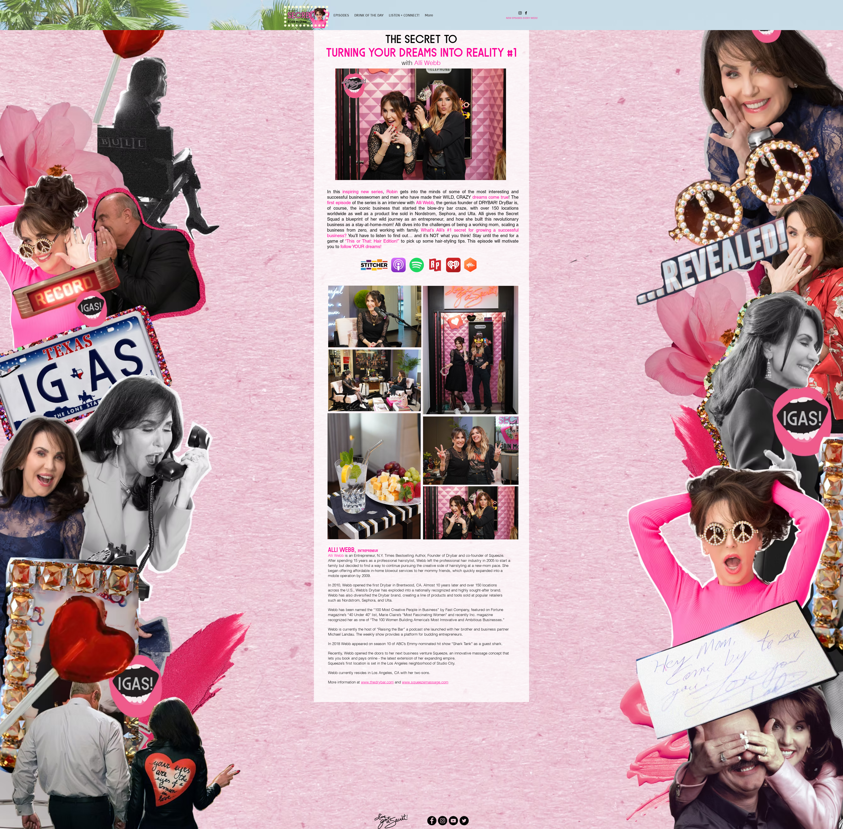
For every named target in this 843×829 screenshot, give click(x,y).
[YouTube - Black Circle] (453, 820)
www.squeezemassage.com (425, 682)
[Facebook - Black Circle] (431, 820)
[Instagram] (520, 13)
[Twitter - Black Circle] (464, 820)
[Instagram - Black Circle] (442, 820)
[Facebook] (526, 13)
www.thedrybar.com (377, 682)
